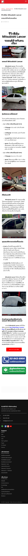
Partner (3, 447)
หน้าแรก (3, 9)
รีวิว (2, 487)
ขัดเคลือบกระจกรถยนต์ (6, 462)
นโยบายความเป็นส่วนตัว (6, 494)
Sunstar (3, 436)
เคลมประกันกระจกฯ (5, 466)
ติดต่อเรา (3, 496)
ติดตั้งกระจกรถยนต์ (5, 455)
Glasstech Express (6, 468)
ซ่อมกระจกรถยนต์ (5, 453)
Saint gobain (4, 441)
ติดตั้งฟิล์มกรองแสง (6, 460)
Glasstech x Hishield (6, 470)
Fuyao (2, 443)
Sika (2, 434)
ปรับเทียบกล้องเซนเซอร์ (6, 457)
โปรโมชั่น (3, 481)
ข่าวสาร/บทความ (9, 9)
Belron (3, 432)
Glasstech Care (5, 464)
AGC (2, 439)
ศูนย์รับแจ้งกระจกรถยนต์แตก (7, 489)
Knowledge (4, 485)
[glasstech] (2, 1)
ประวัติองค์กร (4, 479)
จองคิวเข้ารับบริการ (5, 491)
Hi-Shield (3, 445)
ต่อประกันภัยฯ (4, 473)
